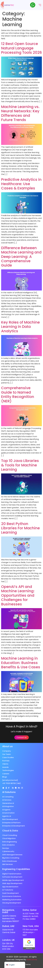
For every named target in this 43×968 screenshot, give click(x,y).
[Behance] (19, 788)
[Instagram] (22, 788)
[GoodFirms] (6, 788)
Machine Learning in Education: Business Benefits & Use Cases (20, 663)
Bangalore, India (8, 911)
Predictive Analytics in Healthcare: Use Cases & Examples (21, 184)
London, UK (8, 940)
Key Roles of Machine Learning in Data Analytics (20, 327)
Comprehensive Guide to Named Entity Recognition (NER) (17, 394)
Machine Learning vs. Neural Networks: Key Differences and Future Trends (20, 113)
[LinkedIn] (13, 788)
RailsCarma (32, 959)
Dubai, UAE (8, 926)
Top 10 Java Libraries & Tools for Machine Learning (20, 465)
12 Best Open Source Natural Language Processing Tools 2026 (21, 48)
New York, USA (31, 926)
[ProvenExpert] (16, 788)
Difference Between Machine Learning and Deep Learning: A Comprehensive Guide (21, 256)
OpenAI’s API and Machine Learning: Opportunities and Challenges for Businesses (18, 595)
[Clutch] (3, 788)
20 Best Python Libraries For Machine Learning (20, 528)
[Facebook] (8, 788)
